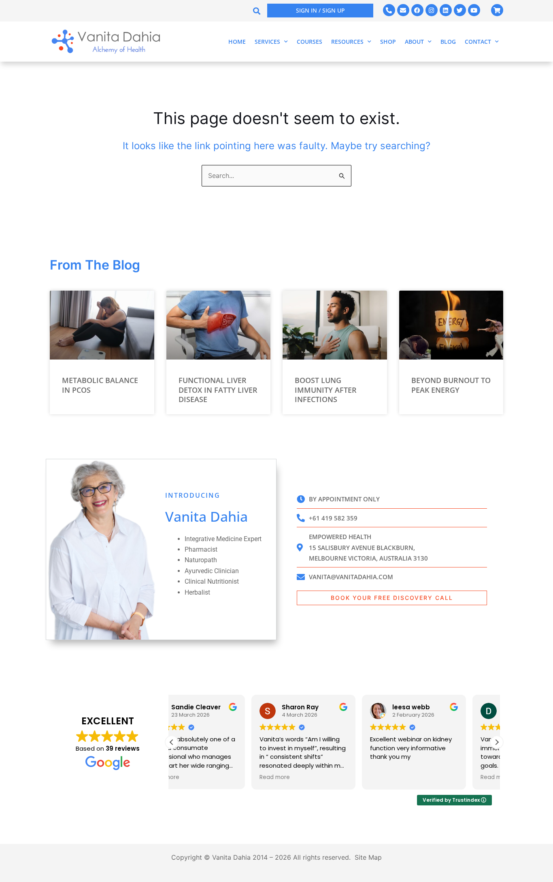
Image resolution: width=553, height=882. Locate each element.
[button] (256, 10)
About (414, 41)
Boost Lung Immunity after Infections (326, 389)
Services (267, 41)
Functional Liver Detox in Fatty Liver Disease (218, 389)
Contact (478, 41)
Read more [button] (195, 777)
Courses (309, 41)
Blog (448, 41)
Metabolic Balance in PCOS (100, 384)
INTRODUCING (192, 495)
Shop (388, 41)
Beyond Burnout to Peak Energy (451, 384)
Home (237, 41)
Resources (347, 41)
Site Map (368, 857)
